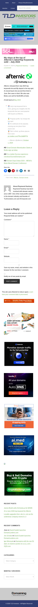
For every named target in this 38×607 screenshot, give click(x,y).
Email (6, 248)
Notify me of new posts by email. (15, 276)
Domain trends (23, 177)
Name (6, 239)
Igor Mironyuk (8, 541)
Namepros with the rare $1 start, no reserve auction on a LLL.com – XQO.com (19, 543)
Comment (8, 219)
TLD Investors (19, 18)
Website (7, 256)
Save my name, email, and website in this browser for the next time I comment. (18, 269)
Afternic (16, 177)
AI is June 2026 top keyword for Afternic (17, 511)
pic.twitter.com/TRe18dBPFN (18, 136)
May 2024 (17, 100)
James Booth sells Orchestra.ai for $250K (18, 508)
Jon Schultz (8, 535)
